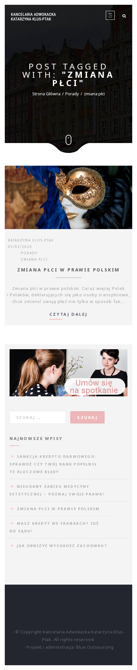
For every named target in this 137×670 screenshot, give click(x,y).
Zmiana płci (34, 259)
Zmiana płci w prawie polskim (68, 270)
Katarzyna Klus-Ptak (31, 240)
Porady (72, 94)
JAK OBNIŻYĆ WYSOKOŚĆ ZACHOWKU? (62, 545)
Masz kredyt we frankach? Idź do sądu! (54, 527)
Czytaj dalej (68, 314)
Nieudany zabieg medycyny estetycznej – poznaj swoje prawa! (57, 490)
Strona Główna (46, 94)
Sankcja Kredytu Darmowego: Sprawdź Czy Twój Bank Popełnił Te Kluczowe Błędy (53, 464)
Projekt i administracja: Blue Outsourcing (70, 647)
